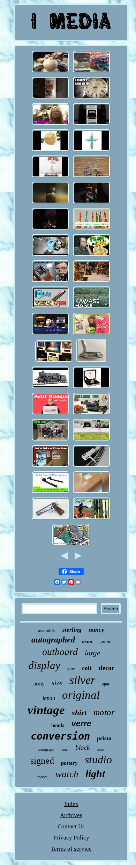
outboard (60, 651)
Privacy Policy (71, 837)
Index (71, 804)
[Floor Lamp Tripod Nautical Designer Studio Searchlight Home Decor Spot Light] (92, 492)
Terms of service (71, 848)
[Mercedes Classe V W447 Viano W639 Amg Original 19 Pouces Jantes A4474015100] (92, 124)
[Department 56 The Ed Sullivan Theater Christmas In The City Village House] (92, 281)
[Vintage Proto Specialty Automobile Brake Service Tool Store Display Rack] (50, 466)
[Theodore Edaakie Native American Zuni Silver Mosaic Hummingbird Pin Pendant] (92, 150)
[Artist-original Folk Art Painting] (50, 124)
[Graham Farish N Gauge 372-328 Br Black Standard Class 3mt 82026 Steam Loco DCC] (50, 388)
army (39, 683)
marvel (42, 777)
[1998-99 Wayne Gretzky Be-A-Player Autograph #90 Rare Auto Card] (50, 98)
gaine (105, 641)
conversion (60, 736)
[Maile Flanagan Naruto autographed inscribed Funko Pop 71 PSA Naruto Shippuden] (50, 414)
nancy (96, 629)
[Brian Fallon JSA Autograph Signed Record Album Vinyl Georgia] (92, 466)
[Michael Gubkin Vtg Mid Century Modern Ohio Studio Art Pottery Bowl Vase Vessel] (50, 334)
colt (87, 668)
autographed (53, 639)
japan (49, 698)
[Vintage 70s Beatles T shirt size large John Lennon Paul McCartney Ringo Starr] (92, 334)
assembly (46, 630)
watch (66, 774)
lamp (64, 749)
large (92, 653)
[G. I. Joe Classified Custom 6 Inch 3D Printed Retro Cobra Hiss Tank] (92, 414)
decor (106, 667)
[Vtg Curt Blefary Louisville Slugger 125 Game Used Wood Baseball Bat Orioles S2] (92, 519)
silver (82, 680)
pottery (69, 763)
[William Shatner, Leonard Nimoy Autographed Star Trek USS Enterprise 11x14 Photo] (54, 361)
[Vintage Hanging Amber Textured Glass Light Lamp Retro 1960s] (92, 229)
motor (104, 712)
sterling (72, 629)
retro (100, 749)
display (44, 665)
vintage (46, 710)
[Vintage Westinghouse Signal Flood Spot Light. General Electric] (92, 440)
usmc (87, 641)
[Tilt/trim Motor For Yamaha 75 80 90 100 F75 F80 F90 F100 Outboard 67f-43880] (71, 545)
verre (81, 723)
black (82, 747)
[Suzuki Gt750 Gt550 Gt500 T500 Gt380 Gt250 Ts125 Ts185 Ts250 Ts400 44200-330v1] (50, 440)
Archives (71, 815)
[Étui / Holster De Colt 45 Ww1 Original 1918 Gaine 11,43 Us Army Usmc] (50, 519)
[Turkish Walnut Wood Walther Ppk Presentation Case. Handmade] (92, 203)
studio (98, 759)
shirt (79, 712)
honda (58, 725)
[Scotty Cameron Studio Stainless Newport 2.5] (91, 361)
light (95, 773)
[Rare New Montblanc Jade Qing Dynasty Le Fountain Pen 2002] (50, 308)
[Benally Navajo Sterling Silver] (50, 150)
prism (104, 738)
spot (105, 684)
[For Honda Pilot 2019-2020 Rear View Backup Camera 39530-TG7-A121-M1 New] (92, 72)
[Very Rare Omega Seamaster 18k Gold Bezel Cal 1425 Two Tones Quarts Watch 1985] (92, 98)
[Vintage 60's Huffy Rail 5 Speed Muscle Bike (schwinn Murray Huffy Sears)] (92, 177)
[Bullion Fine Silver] (92, 255)
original (81, 695)
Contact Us (71, 826)
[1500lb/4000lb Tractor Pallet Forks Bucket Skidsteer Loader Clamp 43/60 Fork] (50, 492)
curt (71, 668)
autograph (46, 749)
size (57, 682)
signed (42, 761)
